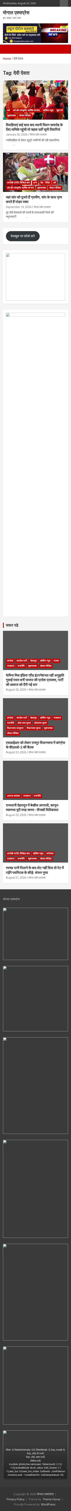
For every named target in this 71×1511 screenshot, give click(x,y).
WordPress (48, 1504)
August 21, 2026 (16, 877)
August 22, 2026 (16, 815)
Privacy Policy (15, 1499)
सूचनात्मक (11, 115)
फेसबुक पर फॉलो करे (23, 236)
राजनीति (21, 665)
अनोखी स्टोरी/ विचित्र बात (18, 182)
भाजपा (56, 660)
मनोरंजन (50, 853)
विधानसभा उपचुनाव (15, 728)
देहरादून (33, 660)
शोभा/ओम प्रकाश (38, 134)
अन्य (35, 182)
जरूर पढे (12, 625)
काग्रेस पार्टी (22, 660)
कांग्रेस (10, 660)
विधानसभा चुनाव (34, 728)
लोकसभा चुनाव (40, 723)
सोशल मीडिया (25, 115)
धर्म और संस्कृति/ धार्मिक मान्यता (26, 110)
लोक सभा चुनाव (24, 723)
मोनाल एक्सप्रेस (16, 12)
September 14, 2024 (18, 207)
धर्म (8, 110)
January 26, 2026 (16, 134)
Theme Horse (51, 1499)
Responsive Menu (64, 3)
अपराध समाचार (13, 795)
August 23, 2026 (16, 752)
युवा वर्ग (60, 110)
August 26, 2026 (16, 689)
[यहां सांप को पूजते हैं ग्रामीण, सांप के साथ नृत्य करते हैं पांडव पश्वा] (35, 172)
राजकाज (10, 665)
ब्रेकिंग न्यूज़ (48, 110)
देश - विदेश (45, 182)
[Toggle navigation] (8, 49)
